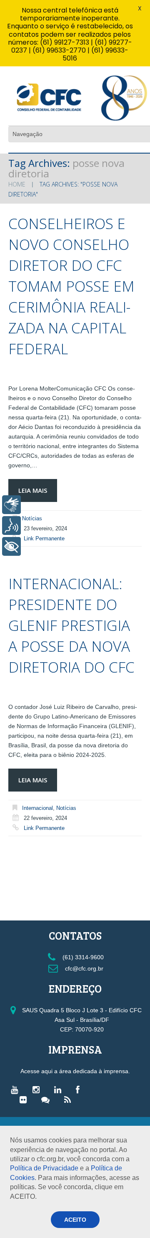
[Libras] (11, 504)
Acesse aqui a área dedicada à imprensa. (75, 1071)
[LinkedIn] (60, 1089)
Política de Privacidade (44, 1168)
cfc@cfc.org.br (83, 968)
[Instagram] (38, 1089)
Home (16, 184)
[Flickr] (25, 1099)
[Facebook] (80, 1089)
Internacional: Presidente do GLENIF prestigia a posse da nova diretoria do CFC (71, 625)
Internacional (37, 808)
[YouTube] (16, 1089)
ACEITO (75, 1219)
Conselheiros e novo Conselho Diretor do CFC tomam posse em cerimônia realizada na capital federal (71, 286)
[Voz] (11, 525)
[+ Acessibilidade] (11, 546)
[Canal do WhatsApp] (47, 1099)
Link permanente (44, 538)
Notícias (32, 518)
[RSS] (69, 1099)
